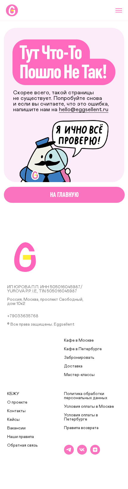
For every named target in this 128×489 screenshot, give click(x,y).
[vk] (82, 452)
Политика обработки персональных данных (85, 396)
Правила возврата (81, 428)
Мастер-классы (79, 375)
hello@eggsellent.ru (83, 109)
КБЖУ (13, 394)
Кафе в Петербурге (83, 349)
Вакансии (16, 428)
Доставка (73, 366)
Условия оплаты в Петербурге (81, 417)
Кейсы (13, 420)
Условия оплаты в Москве (89, 406)
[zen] (95, 452)
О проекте (17, 402)
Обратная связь (22, 445)
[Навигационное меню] (118, 10)
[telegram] (69, 452)
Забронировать (79, 358)
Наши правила (20, 437)
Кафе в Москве (79, 340)
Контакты (16, 411)
